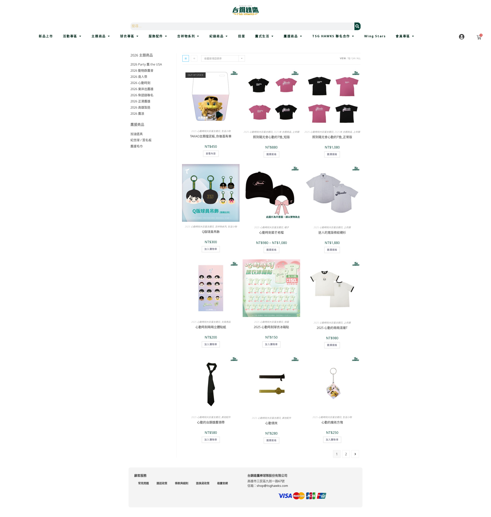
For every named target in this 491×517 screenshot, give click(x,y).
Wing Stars (375, 36)
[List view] (194, 58)
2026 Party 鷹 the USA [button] (146, 64)
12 (349, 58)
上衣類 (295, 132)
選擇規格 (271, 154)
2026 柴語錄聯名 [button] (141, 95)
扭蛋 (241, 36)
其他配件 (226, 417)
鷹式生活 (262, 36)
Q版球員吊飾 (211, 232)
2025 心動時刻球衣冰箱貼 (271, 327)
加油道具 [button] (136, 134)
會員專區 (403, 36)
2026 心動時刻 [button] (140, 83)
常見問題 (143, 483)
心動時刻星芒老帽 (271, 232)
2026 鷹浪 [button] (137, 113)
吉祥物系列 (186, 36)
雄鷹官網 (222, 483)
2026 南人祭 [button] (138, 77)
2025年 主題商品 (282, 132)
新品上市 (46, 36)
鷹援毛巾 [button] (136, 146)
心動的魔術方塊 (332, 422)
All (359, 58)
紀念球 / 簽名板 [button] (141, 140)
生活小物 (226, 131)
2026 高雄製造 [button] (140, 107)
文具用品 (226, 322)
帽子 (286, 227)
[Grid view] (185, 58)
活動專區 (70, 36)
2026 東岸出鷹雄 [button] (141, 89)
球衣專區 (127, 36)
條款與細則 (181, 483)
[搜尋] (357, 26)
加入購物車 (210, 249)
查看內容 (211, 153)
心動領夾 (271, 423)
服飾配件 (156, 36)
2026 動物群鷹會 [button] (141, 70)
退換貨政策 (202, 483)
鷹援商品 (291, 36)
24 (353, 58)
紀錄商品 (216, 36)
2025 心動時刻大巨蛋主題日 (205, 131)
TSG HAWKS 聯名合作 (331, 36)
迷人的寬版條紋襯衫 (332, 232)
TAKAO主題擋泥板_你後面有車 (210, 136)
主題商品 (98, 36)
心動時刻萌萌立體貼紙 (210, 327)
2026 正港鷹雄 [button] (140, 101)
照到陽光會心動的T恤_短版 (271, 137)
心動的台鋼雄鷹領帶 (211, 422)
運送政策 (162, 483)
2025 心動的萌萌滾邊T (332, 328)
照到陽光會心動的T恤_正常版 (332, 137)
